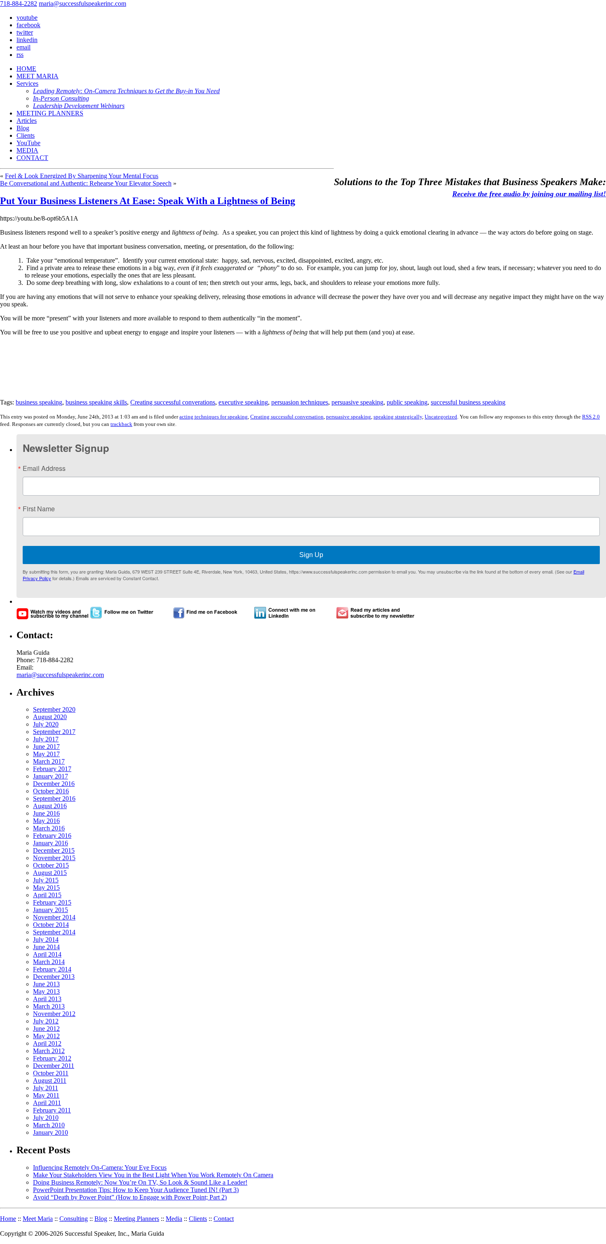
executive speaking (243, 402)
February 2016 (52, 835)
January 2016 (50, 843)
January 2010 (50, 1132)
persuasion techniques (299, 402)
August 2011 (49, 1080)
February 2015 (52, 902)
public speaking (407, 402)
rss (19, 54)
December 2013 (54, 976)
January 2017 (50, 776)
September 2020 (54, 709)
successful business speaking (468, 402)
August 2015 (50, 872)
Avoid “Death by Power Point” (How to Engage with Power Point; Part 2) (130, 1197)
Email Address (44, 468)
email (23, 47)
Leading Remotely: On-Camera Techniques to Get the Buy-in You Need (126, 90)
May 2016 (46, 820)
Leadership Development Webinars (78, 105)
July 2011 (45, 1087)
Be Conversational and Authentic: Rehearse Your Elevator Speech (85, 183)
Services (27, 83)
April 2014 (47, 954)
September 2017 (54, 731)
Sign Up (311, 554)
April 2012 (47, 1043)
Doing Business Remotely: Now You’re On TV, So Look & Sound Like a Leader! (140, 1182)
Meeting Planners (136, 1218)
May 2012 (46, 1035)
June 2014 (46, 946)
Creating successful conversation (287, 417)
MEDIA (27, 150)
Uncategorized (441, 417)
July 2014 (46, 939)
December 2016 (54, 783)
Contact (224, 1218)
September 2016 (54, 798)
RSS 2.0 (591, 417)
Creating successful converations (172, 402)
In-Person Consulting (61, 98)
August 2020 (50, 716)
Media (174, 1218)
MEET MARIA (37, 76)
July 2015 (46, 880)
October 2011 (50, 1073)
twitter (24, 32)
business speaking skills (96, 402)
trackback (121, 424)
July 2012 (46, 1021)
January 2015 (50, 909)
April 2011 (47, 1102)
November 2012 (54, 1013)
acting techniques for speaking (213, 417)
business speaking (39, 402)
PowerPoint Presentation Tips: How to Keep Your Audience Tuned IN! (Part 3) (136, 1189)
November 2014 (54, 917)
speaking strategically (397, 417)
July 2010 (46, 1117)
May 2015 (46, 887)
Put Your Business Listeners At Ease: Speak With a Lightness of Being (147, 200)
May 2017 (46, 753)
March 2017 (49, 761)
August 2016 (50, 805)
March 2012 (49, 1050)
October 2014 (51, 924)
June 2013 (46, 984)
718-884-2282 (18, 3)
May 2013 (46, 991)
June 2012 (46, 1028)
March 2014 (49, 961)
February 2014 (52, 969)
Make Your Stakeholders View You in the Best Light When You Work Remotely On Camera (153, 1174)
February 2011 (52, 1110)
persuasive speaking (357, 402)
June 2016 (46, 813)
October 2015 (51, 865)
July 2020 (46, 724)
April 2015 (47, 894)
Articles (26, 120)
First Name (39, 509)
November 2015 (54, 857)
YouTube (28, 142)
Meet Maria (38, 1218)
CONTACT (32, 157)
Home (8, 1218)
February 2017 (52, 768)
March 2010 (49, 1125)
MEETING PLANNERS (49, 113)
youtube (27, 17)
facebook (28, 24)
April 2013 (47, 998)
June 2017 (46, 746)
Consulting (73, 1218)
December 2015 (54, 850)
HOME (26, 68)
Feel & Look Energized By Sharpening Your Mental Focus (81, 175)
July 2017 (46, 739)
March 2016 (49, 828)
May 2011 (46, 1095)
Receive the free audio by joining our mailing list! (529, 194)
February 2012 (52, 1058)
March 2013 (49, 1006)
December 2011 (53, 1065)
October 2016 (51, 791)
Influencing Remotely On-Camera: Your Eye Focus (100, 1167)
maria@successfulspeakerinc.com (82, 3)
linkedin (27, 39)
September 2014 (54, 932)
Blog (22, 128)
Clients (25, 135)
